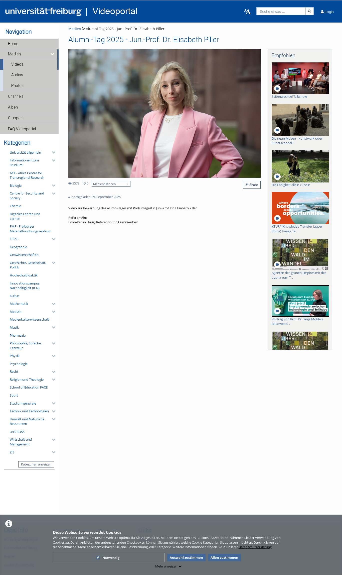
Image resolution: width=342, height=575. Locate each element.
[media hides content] (53, 54)
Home (13, 44)
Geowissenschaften (24, 254)
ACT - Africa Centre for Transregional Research (27, 175)
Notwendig (110, 557)
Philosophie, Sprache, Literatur (26, 345)
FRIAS (14, 239)
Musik (14, 327)
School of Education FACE (29, 387)
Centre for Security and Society (27, 195)
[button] (29, 44)
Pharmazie (18, 335)
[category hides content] (52, 152)
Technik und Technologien (29, 411)
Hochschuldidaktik (24, 275)
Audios (17, 75)
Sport (14, 395)
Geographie (18, 247)
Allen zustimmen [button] (224, 557)
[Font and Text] (247, 12)
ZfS (12, 452)
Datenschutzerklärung (255, 547)
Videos (17, 64)
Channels (16, 96)
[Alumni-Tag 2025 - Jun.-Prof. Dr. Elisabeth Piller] (164, 113)
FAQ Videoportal (22, 129)
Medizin (16, 311)
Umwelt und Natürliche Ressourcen (27, 421)
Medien (14, 54)
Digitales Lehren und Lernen (25, 216)
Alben (13, 107)
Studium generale (23, 403)
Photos (17, 85)
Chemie (15, 206)
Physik (15, 355)
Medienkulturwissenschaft (29, 319)
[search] (281, 11)
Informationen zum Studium (24, 162)
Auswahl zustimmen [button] (186, 557)
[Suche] (309, 11)
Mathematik (19, 303)
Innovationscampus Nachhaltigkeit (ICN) (25, 285)
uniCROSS (17, 431)
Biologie (16, 185)
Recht (14, 371)
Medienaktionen (104, 184)
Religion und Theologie (27, 379)
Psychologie (19, 363)
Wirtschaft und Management (21, 441)
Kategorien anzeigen (36, 464)
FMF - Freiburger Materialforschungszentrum (30, 228)
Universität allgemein (25, 152)
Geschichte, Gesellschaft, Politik (28, 265)
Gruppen (15, 118)
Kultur (14, 296)
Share (253, 184)
